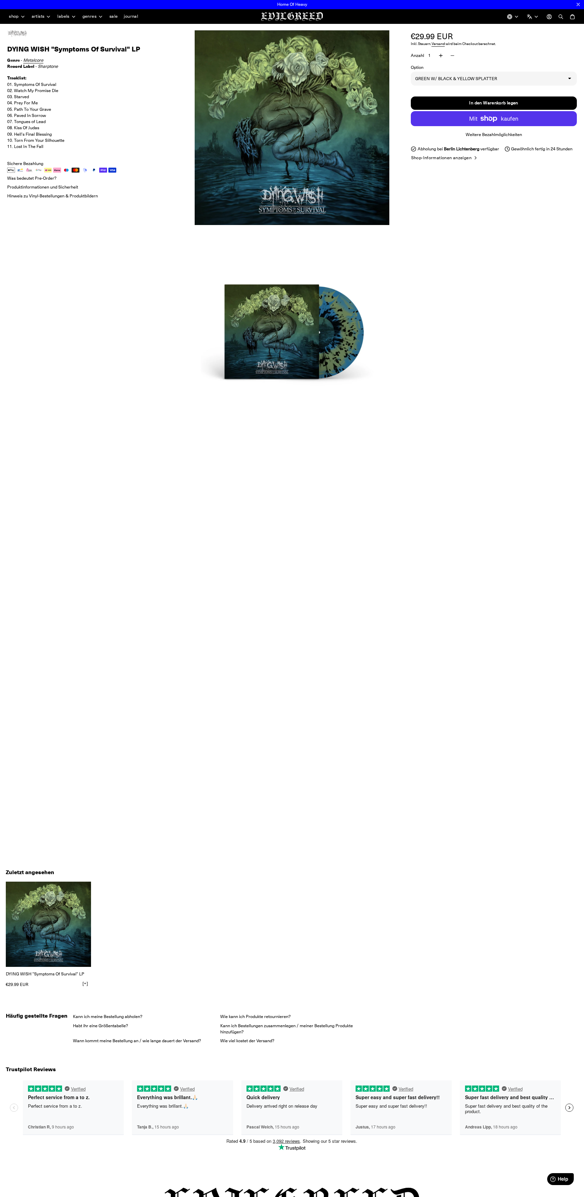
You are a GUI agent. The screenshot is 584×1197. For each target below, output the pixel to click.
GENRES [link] (89, 16)
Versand (438, 43)
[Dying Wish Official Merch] (24, 34)
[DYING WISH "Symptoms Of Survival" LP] (48, 924)
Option (417, 67)
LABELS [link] (63, 16)
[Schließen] (578, 4)
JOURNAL (131, 16)
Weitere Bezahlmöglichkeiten (494, 134)
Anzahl (417, 55)
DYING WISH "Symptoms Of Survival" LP (45, 974)
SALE (113, 16)
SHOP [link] (14, 16)
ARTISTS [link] (38, 16)
